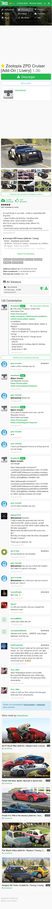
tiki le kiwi (15, 551)
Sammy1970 (16, 515)
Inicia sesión (29, 704)
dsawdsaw (20, 90)
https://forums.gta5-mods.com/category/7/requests (24, 384)
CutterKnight (16, 592)
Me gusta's (23, 201)
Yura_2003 (15, 669)
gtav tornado (16, 363)
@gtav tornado (17, 378)
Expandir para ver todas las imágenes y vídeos (26, 194)
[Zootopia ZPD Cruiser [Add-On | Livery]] (26, 153)
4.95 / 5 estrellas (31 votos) (10, 207)
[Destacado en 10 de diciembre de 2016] (3, 66)
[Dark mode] (45, 3)
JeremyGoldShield (18, 630)
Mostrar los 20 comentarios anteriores (26, 357)
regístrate (41, 704)
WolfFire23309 (17, 645)
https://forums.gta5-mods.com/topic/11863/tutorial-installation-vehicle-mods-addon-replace (29, 316)
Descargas (9, 201)
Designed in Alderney (9, 898)
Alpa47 (13, 604)
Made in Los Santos (9, 900)
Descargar (27, 76)
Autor (22, 306)
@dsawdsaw (16, 398)
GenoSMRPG (16, 618)
